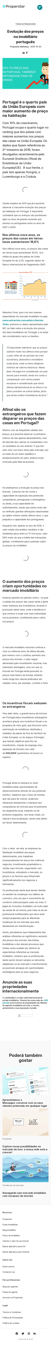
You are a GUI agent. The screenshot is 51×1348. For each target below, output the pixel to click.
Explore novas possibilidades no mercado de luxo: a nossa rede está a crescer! (24, 1149)
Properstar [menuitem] (7, 1219)
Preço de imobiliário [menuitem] (11, 1235)
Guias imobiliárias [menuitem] (10, 1224)
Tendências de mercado (13, 1185)
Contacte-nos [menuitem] (8, 1272)
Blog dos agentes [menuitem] (10, 1286)
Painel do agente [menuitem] (9, 1292)
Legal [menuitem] (5, 1305)
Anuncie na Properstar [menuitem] (12, 1297)
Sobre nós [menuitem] (7, 1260)
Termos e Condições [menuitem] (11, 1312)
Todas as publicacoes (25, 24)
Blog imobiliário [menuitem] (9, 1230)
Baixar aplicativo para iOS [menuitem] (13, 1246)
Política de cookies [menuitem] (10, 1323)
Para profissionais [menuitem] (11, 1280)
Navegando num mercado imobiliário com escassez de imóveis (24, 1194)
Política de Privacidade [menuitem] (12, 1317)
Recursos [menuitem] (7, 1212)
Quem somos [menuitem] (8, 1266)
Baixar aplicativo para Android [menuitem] (15, 1252)
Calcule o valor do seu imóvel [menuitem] (15, 1241)
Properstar (7, 1139)
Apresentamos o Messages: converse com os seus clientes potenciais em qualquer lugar (24, 1102)
